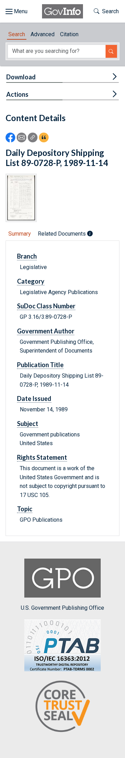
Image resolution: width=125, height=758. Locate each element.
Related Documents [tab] (62, 233)
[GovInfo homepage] (62, 11)
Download (21, 77)
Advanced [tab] (43, 34)
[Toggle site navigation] (16, 11)
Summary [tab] (19, 233)
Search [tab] (16, 34)
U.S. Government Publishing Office (62, 608)
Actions (17, 94)
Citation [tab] (69, 34)
